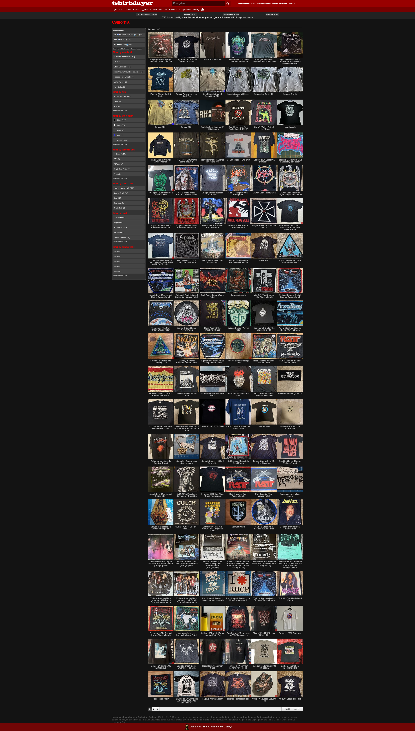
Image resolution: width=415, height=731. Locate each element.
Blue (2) (120, 135)
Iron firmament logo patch (290, 393)
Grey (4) (120, 130)
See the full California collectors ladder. (127, 49)
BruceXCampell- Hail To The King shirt (264, 462)
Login (114, 9)
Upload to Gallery (190, 9)
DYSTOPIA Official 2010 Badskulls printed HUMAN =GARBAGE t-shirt (161, 262)
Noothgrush (290, 127)
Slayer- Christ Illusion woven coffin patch (161, 528)
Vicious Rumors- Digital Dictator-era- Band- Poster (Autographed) (160, 564)
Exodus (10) (119, 233)
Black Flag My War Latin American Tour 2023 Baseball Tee (187, 701)
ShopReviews (170, 9)
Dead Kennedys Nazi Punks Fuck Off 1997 (238, 128)
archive (123, 45)
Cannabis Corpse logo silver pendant (186, 462)
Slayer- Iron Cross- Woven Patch (264, 226)
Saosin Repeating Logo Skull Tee (186, 95)
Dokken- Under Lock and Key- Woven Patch (160, 394)
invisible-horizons (126, 35)
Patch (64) (118, 62)
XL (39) (117, 106)
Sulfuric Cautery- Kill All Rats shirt (213, 462)
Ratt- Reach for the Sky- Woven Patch (290, 362)
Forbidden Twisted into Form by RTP (160, 362)
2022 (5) (117, 271)
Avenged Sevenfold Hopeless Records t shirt (264, 60)
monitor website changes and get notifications (207, 17)
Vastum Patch (238, 527)
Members (157, 9)
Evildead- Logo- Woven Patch (238, 329)
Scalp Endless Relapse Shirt (238, 394)
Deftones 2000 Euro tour (290, 633)
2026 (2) (117, 251)
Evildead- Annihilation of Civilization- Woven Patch (186, 296)
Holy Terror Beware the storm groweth (186, 161)
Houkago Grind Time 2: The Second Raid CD (238, 261)
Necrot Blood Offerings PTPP (238, 362)
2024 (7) (117, 261)
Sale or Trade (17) (121, 193)
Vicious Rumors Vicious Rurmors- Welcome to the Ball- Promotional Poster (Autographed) (238, 565)
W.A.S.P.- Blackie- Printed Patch (290, 599)
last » (296, 709)
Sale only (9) (119, 203)
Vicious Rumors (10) (122, 238)
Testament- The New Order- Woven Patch (160, 329)
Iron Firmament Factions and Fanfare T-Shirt (160, 427)
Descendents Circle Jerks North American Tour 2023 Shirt (186, 428)
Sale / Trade (124, 9)
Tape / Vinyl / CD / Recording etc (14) (128, 72)
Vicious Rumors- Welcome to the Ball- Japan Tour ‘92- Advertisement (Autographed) (290, 565)
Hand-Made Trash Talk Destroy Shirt (290, 427)
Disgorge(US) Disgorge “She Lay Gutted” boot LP (160, 60)
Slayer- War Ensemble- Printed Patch (212, 226)
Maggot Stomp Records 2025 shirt (212, 194)
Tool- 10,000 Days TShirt (212, 426)
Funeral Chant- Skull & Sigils (160, 95)
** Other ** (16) (120, 154)
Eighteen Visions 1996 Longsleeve (161, 667)
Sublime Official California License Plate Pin (212, 634)
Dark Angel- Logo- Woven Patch (212, 296)
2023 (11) (117, 266)
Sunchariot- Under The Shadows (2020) (264, 329)
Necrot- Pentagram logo (238, 699)
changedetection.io (244, 17)
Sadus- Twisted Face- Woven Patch (186, 329)
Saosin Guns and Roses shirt (238, 95)
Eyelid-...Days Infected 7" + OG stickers (212, 128)
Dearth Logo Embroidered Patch (212, 394)
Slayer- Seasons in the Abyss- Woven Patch (160, 226)
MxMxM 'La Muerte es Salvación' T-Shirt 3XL (187, 495)
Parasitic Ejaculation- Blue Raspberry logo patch (290, 161)
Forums (136, 9)
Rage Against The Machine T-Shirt (212, 329)
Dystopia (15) (119, 217)
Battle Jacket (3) (120, 82)
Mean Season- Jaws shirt (238, 160)
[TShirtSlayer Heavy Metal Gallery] (141, 3)
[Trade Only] (212, 79)
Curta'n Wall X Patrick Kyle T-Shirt (264, 128)
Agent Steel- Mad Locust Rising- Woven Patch (160, 296)
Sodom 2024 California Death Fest (264, 161)
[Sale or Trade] (212, 45)
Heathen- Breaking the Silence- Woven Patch (264, 528)
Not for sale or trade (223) (124, 188)
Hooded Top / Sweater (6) (124, 77)
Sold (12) (117, 198)
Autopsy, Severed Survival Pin (264, 700)
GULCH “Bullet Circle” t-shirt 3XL (186, 528)
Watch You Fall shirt (212, 59)
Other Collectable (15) (122, 67)
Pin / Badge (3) (119, 87)
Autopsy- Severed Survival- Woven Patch (186, 362)
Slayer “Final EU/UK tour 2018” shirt (264, 634)
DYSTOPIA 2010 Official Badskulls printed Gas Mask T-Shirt (290, 227)
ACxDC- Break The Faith (290, 699)
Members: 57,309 (272, 14)
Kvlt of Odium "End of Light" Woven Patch (186, 261)
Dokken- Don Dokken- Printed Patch (290, 528)
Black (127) (121, 120)
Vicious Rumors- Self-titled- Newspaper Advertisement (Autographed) (212, 565)
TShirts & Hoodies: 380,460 (147, 14)
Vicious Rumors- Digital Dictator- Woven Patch (290, 296)
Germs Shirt (264, 426)
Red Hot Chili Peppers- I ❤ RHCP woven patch (238, 599)
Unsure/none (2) (123, 140)
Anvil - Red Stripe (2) (122, 169)
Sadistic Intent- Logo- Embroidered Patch (186, 667)
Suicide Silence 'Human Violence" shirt (290, 462)
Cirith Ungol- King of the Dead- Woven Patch (290, 261)
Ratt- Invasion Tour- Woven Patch (238, 495)
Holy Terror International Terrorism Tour (212, 161)
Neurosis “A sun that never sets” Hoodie (238, 667)
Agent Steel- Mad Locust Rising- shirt (160, 495)
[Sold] (186, 379)
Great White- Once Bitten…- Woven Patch (186, 194)
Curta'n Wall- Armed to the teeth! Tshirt (238, 427)
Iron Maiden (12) (120, 227)
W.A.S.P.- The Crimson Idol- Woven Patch (264, 296)
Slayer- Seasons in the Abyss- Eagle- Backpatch (290, 194)
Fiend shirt (264, 260)
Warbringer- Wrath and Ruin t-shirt (212, 261)
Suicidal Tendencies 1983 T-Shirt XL (264, 667)
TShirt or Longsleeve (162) (124, 57)
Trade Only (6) (119, 208)
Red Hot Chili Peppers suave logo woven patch (212, 599)
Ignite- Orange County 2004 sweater (161, 161)
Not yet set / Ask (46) (122, 96)
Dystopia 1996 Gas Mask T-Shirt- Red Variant (212, 495)
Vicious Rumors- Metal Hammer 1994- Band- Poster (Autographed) (160, 600)
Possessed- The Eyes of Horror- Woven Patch (161, 634)
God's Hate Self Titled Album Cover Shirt (264, 394)
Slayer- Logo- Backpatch (264, 193)
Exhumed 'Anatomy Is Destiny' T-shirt (161, 462)
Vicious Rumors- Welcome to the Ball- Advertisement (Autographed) (264, 564)
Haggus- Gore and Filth (212, 699)
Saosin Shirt (160, 127)
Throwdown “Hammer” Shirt (212, 667)
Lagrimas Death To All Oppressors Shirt (187, 60)
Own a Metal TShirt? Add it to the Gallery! (211, 726)
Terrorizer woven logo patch (290, 495)
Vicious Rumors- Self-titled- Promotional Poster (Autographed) (186, 564)
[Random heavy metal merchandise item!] (202, 9)
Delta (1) (117, 174)
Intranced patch (238, 295)
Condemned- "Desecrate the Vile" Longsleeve (238, 634)
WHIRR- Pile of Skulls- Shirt (187, 394)
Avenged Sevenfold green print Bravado (161, 194)
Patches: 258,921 (190, 14)
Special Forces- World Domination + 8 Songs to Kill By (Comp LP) (290, 61)
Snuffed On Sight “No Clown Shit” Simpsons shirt (212, 529)
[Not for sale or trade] (161, 45)
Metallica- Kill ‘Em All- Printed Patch (238, 226)
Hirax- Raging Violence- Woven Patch (264, 362)
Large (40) (118, 101)
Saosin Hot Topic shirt (264, 94)
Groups (147, 9)
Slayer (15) (118, 222)
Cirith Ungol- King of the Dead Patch (238, 462)
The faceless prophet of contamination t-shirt (238, 60)
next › (288, 709)
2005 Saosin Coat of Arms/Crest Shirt (212, 95)
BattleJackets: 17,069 (231, 14)
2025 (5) (117, 256)
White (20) (121, 125)
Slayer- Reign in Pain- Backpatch (238, 194)
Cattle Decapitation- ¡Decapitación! (290, 667)
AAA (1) (117, 159)
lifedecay (123, 40)
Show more (118, 111)
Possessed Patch (161, 699)
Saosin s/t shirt (290, 94)
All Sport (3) (118, 164)
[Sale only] (290, 211)
